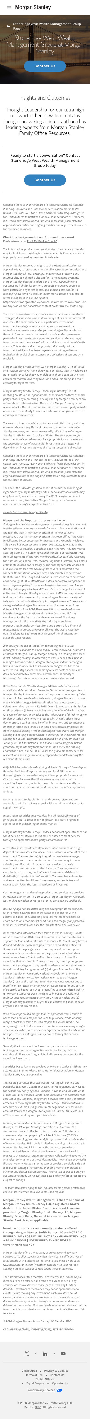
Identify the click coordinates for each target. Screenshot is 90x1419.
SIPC (38, 1407)
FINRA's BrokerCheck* (42, 241)
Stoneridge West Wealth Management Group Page (47, 26)
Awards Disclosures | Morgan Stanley (25, 512)
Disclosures (29, 1370)
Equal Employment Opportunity (47, 1383)
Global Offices (45, 1379)
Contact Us (45, 66)
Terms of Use (34, 1375)
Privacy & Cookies (56, 1370)
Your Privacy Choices (41, 1390)
